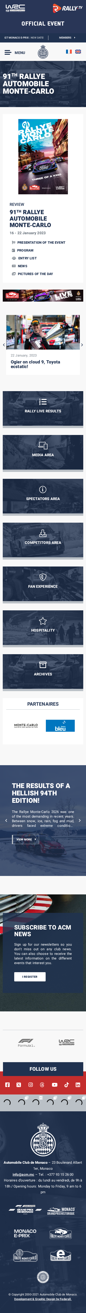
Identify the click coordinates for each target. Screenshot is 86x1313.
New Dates (25, 38)
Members (67, 38)
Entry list (27, 258)
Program (25, 250)
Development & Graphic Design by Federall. (43, 1299)
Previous (4, 345)
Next (82, 345)
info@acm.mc (23, 1174)
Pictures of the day (35, 274)
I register (30, 977)
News (22, 266)
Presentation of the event (41, 242)
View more (24, 839)
